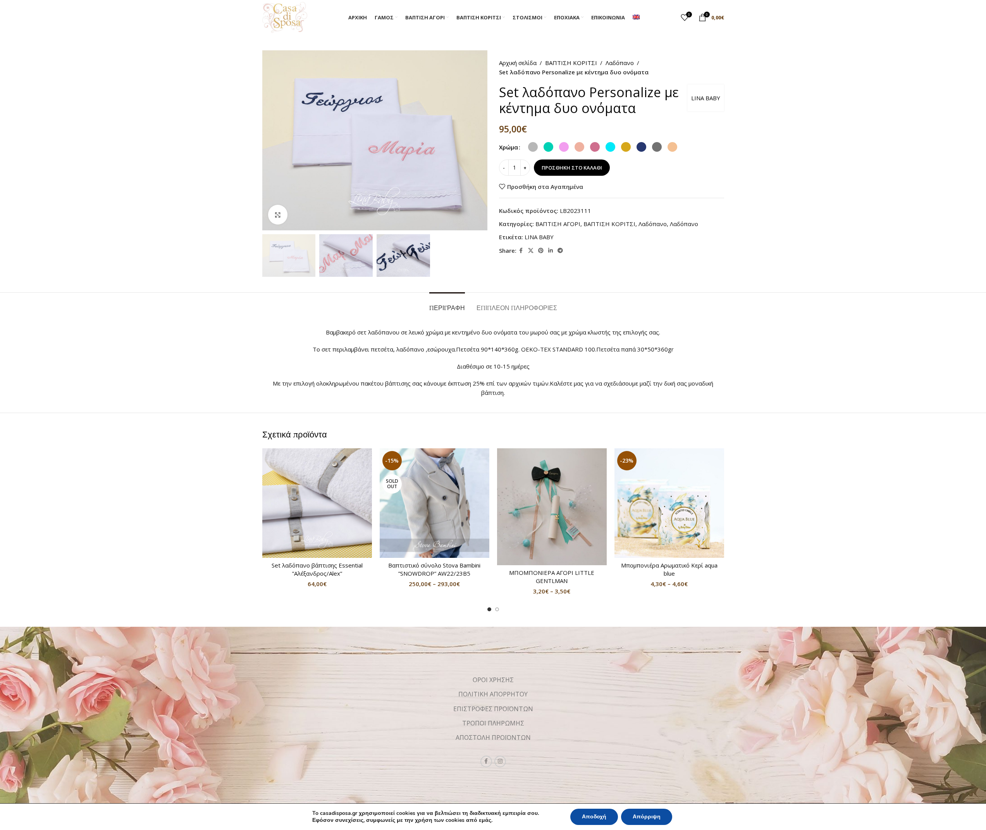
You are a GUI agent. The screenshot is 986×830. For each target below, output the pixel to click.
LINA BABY (705, 98)
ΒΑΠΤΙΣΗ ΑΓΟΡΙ (557, 224)
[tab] (447, 304)
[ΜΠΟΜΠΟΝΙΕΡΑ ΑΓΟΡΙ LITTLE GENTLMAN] (552, 506)
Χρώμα (508, 147)
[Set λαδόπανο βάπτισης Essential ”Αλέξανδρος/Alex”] (317, 503)
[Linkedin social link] (550, 250)
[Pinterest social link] (541, 250)
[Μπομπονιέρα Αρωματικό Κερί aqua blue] (669, 503)
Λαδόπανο (620, 63)
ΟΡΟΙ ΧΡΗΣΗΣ (493, 680)
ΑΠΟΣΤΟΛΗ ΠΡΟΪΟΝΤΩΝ (493, 737)
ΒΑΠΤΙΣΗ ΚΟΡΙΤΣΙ (571, 63)
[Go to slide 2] (497, 609)
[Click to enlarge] (277, 214)
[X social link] (531, 250)
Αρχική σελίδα (518, 63)
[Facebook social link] (521, 250)
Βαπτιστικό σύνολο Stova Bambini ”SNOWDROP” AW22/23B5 (434, 569)
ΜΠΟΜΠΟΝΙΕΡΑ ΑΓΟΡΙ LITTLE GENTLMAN (551, 577)
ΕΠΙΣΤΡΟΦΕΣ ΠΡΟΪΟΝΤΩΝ (493, 709)
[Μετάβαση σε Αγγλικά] (636, 17)
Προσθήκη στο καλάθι (572, 167)
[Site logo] (285, 17)
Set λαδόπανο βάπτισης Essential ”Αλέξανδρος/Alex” (317, 569)
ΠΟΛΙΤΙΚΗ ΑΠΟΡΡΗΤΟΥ (493, 694)
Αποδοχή (594, 816)
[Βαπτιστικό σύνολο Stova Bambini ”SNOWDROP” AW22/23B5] (434, 503)
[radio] (533, 147)
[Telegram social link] (560, 250)
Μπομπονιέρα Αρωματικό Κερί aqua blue (669, 569)
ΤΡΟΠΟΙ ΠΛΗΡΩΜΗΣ (493, 723)
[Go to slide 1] (489, 609)
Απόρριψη (647, 816)
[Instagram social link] (500, 761)
